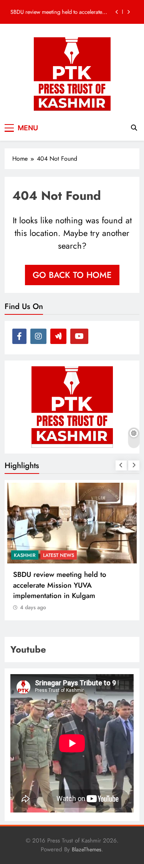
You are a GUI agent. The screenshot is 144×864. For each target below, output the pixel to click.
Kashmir (35, 555)
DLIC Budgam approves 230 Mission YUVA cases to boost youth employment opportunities (61, 13)
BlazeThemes (86, 849)
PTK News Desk (71, 555)
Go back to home (72, 275)
